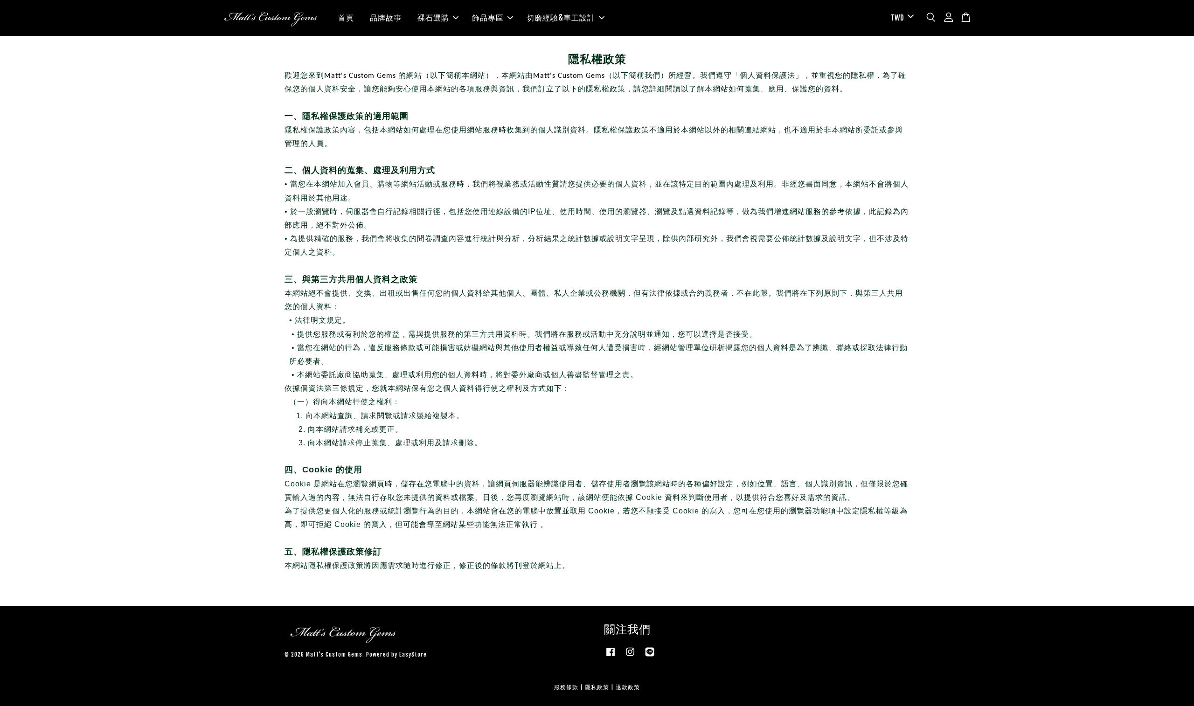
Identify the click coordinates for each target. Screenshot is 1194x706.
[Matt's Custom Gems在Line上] (649, 656)
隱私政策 (597, 687)
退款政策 (628, 687)
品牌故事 (386, 17)
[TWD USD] (900, 18)
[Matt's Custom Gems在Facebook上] (610, 656)
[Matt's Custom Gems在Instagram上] (630, 656)
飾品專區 (488, 17)
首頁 (346, 17)
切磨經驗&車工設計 (561, 17)
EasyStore (413, 654)
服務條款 (566, 687)
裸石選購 (433, 17)
